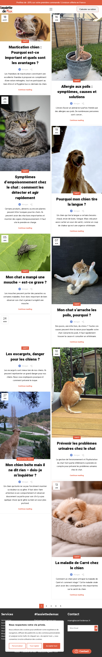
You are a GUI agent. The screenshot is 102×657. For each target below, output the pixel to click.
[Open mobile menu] (51, 9)
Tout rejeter (34, 645)
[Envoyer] (96, 628)
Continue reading (25, 90)
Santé (25, 41)
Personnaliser (17, 645)
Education (22, 459)
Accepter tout (51, 645)
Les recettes (6, 620)
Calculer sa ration (87, 9)
